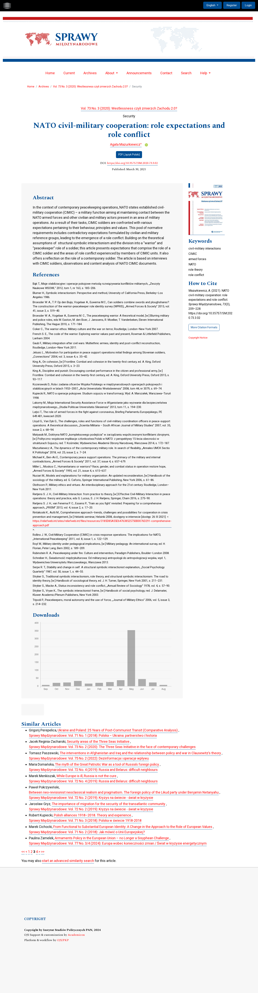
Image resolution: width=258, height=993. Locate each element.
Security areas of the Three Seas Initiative (98, 741)
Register (232, 5)
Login (248, 5)
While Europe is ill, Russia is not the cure (86, 776)
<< (23, 852)
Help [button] (204, 73)
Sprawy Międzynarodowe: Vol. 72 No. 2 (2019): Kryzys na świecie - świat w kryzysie (91, 798)
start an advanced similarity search (68, 861)
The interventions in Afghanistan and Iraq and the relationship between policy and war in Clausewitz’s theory (140, 753)
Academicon (76, 935)
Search (186, 73)
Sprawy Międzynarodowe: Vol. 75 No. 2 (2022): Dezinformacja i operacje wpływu (89, 758)
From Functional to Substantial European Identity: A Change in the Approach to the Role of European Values (132, 827)
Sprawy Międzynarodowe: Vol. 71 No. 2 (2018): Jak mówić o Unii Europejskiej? (87, 832)
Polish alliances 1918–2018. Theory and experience (92, 815)
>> (42, 852)
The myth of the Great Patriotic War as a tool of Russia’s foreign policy (107, 764)
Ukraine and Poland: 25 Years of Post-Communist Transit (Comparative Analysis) (118, 730)
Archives (90, 73)
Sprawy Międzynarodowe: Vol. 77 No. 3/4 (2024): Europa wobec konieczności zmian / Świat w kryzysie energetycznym (118, 843)
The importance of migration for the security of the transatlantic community (108, 804)
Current (69, 73)
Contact (166, 73)
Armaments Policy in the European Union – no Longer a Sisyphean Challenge (112, 838)
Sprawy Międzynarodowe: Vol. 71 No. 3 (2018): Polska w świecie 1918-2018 (85, 820)
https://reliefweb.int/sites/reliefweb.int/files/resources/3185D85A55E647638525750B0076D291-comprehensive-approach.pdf (102, 523)
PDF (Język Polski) (129, 154)
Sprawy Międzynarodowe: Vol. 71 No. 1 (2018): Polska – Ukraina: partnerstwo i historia (93, 735)
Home (50, 73)
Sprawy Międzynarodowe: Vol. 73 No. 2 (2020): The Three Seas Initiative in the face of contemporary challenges (112, 747)
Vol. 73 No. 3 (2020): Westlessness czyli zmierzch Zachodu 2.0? (90, 86)
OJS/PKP (63, 940)
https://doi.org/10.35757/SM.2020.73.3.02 (132, 163)
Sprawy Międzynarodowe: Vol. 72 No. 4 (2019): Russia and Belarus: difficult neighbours (93, 770)
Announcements (139, 73)
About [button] (110, 73)
